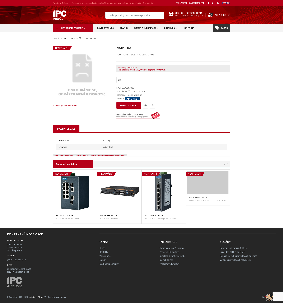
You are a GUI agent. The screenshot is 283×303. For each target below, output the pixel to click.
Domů (56, 38)
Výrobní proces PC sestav (172, 248)
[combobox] (135, 15)
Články (124, 28)
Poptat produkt (129, 105)
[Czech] (224, 2)
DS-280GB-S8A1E (108, 215)
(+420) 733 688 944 (16, 259)
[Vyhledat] (160, 15)
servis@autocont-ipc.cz (18, 271)
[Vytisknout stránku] (145, 105)
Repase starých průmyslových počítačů (238, 255)
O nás (102, 248)
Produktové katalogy (169, 263)
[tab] (66, 128)
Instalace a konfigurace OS (172, 255)
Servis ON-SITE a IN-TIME (232, 252)
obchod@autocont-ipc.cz (19, 268)
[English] (228, 2)
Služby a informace (145, 28)
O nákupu (169, 28)
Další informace (66, 128)
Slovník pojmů (166, 259)
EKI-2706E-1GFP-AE (153, 215)
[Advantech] (132, 98)
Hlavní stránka (105, 28)
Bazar (224, 28)
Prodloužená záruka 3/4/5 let (233, 248)
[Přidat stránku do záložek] (152, 105)
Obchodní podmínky (109, 263)
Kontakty (188, 28)
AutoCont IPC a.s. (36, 297)
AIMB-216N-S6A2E (198, 197)
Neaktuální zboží (72, 38)
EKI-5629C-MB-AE (64, 215)
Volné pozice (105, 255)
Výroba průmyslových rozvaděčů (235, 259)
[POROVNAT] (119, 80)
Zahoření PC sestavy (169, 252)
